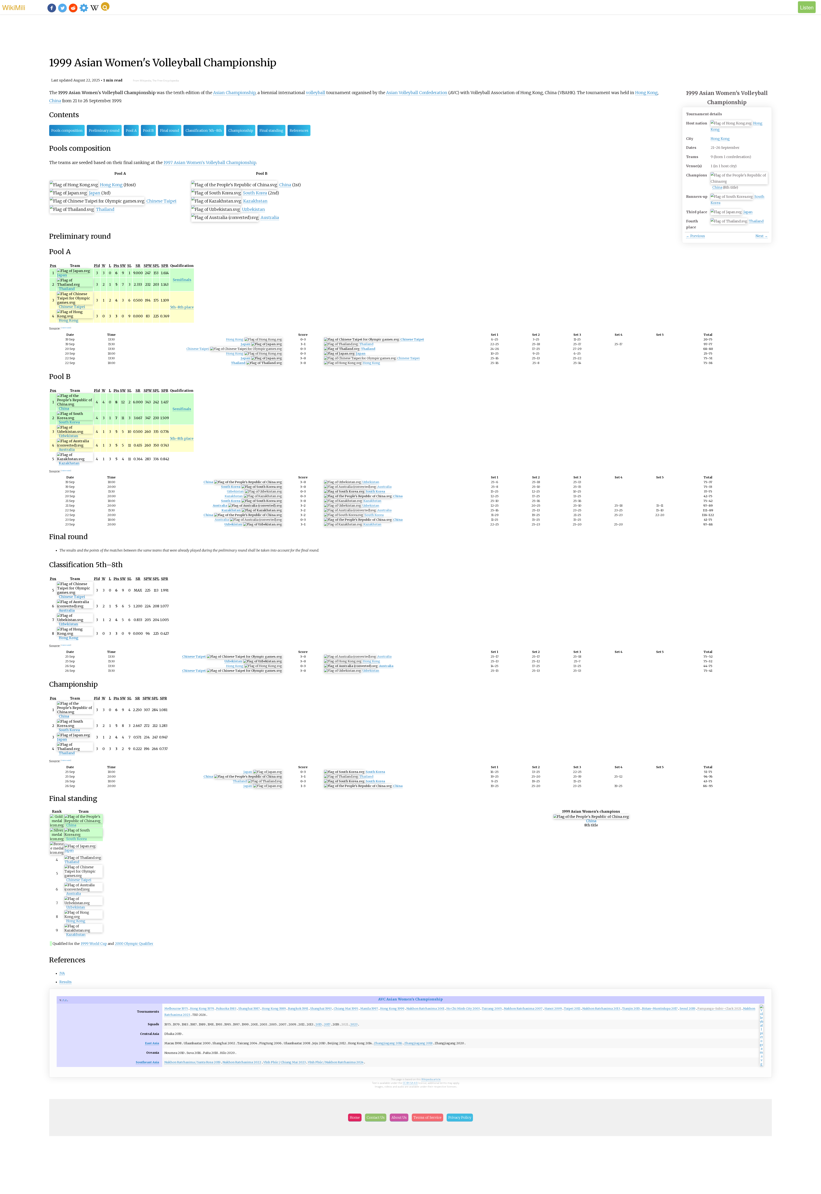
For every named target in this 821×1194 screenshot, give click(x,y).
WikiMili (13, 7)
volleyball (315, 92)
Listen (807, 7)
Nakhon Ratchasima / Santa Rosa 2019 (192, 1062)
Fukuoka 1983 (226, 1009)
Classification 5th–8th (204, 130)
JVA (62, 973)
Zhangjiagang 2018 (418, 1043)
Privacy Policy (459, 1117)
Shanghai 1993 (321, 1009)
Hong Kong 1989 (274, 1009)
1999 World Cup (94, 943)
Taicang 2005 (492, 1009)
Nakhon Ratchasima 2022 (242, 1062)
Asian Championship (234, 92)
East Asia (152, 1043)
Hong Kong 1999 (392, 1009)
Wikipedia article (431, 1079)
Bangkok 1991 (298, 1009)
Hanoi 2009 (553, 1009)
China (717, 187)
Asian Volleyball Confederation (416, 92)
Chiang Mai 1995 (346, 1009)
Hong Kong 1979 (202, 1009)
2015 (318, 1024)
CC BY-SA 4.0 (410, 1083)
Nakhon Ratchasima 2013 (601, 1009)
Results (65, 982)
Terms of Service (427, 1117)
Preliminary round (104, 130)
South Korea (255, 192)
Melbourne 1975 (176, 1009)
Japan (748, 212)
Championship (240, 130)
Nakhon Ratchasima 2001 (425, 1009)
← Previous (695, 236)
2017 (327, 1024)
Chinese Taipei (161, 201)
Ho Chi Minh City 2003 (463, 1009)
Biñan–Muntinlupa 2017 (660, 1009)
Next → (762, 236)
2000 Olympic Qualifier (134, 943)
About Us (399, 1117)
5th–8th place (182, 307)
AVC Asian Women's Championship (410, 999)
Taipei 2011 (572, 1009)
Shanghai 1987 (249, 1009)
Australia (270, 217)
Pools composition (67, 130)
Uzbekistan (253, 209)
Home (355, 1117)
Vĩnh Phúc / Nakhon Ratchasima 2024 (335, 1062)
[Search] (105, 6)
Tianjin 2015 (631, 1009)
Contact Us (376, 1117)
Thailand (756, 221)
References (299, 130)
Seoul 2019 (687, 1009)
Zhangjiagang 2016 (388, 1043)
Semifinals (182, 280)
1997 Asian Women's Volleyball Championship (210, 162)
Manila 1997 (369, 1009)
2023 (353, 1024)
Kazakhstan (255, 201)
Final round (169, 130)
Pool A (131, 130)
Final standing (271, 130)
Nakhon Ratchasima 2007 (523, 1009)
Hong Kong (720, 138)
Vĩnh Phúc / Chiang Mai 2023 (284, 1062)
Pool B (148, 130)
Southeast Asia (147, 1062)
